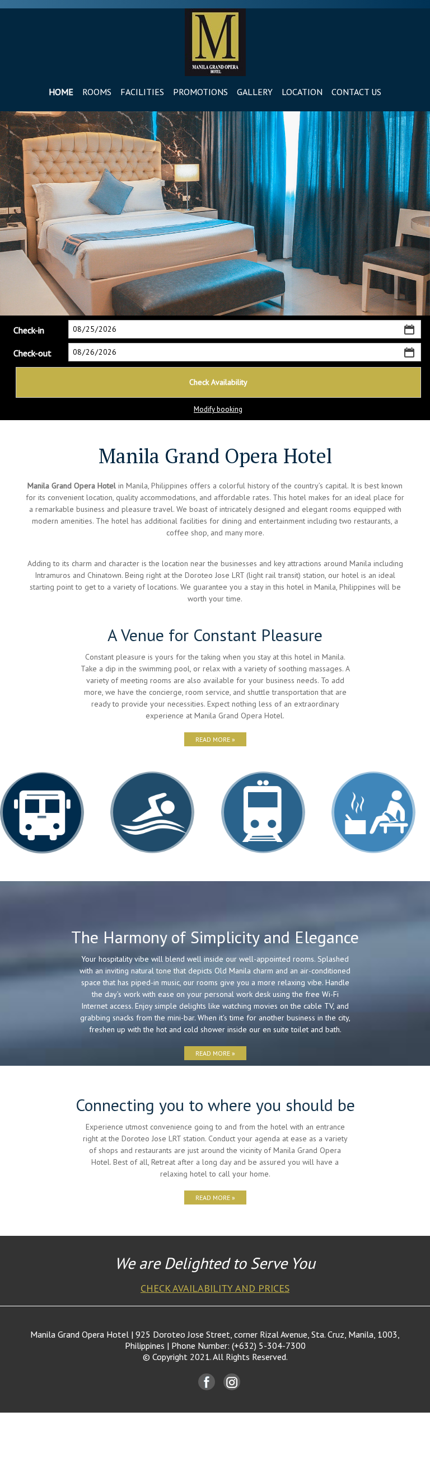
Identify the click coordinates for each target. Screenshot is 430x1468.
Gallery (255, 91)
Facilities (142, 91)
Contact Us (356, 91)
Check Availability (218, 382)
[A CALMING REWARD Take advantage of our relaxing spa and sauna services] (373, 812)
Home (61, 91)
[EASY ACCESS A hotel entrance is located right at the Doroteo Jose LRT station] (263, 812)
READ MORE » (215, 739)
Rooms (96, 91)
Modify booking (218, 409)
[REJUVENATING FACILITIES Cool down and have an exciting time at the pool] (152, 812)
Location (302, 91)
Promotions (200, 91)
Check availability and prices (215, 1288)
